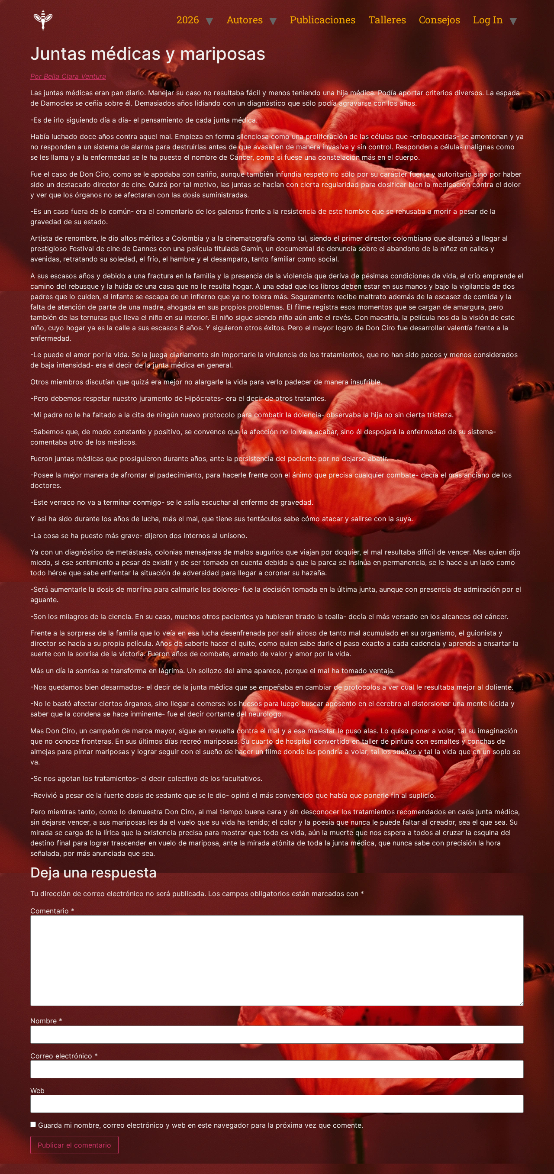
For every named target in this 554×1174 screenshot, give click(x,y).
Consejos (439, 19)
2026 (188, 19)
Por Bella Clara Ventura (68, 76)
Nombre (46, 1020)
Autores (244, 19)
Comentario (52, 910)
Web (37, 1090)
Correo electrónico (64, 1055)
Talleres (387, 19)
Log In (488, 19)
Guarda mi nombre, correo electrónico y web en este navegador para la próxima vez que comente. (200, 1125)
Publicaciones (322, 19)
